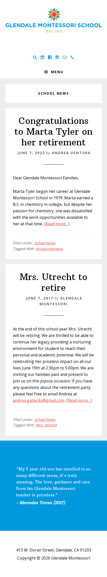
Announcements (49, 248)
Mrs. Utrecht (46, 425)
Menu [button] (57, 71)
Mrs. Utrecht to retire (53, 282)
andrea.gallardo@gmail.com (38, 400)
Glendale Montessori (53, 20)
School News (44, 243)
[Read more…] (56, 224)
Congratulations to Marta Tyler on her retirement (53, 131)
